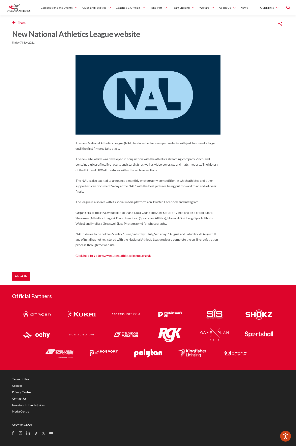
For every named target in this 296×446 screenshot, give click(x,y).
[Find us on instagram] (20, 433)
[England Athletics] (18, 7)
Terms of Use (20, 379)
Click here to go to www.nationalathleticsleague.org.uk (113, 255)
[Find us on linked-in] (28, 433)
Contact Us (19, 398)
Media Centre (20, 411)
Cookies (17, 385)
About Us (21, 276)
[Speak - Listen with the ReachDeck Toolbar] (285, 436)
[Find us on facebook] (13, 433)
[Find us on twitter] (43, 433)
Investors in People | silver (29, 405)
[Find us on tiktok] (36, 433)
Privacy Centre (21, 392)
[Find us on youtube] (51, 433)
